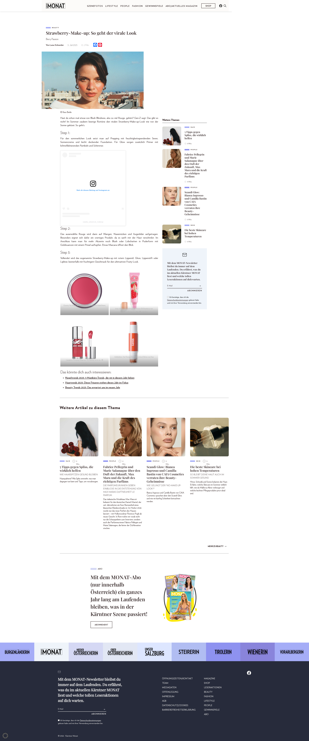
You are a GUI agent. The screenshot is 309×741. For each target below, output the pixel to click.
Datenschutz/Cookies (175, 705)
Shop (208, 6)
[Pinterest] (100, 45)
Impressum (168, 696)
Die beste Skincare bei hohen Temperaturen (195, 233)
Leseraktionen (213, 688)
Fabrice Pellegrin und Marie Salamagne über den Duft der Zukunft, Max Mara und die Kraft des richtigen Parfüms (196, 165)
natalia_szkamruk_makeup (93, 222)
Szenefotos (95, 6)
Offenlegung (170, 692)
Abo (206, 714)
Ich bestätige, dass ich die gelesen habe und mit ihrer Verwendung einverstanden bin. (184, 300)
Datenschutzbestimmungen (177, 300)
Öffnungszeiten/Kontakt (177, 679)
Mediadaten (169, 688)
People (125, 6)
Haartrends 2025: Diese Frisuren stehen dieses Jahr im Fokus (96, 382)
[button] (5, 735)
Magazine (209, 679)
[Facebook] (95, 45)
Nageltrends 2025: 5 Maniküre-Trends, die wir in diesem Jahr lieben (99, 378)
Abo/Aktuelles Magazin (181, 6)
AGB (164, 701)
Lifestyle (111, 6)
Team (165, 683)
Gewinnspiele (154, 6)
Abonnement (101, 625)
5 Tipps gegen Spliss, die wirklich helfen (195, 135)
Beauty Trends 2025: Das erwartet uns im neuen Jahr (92, 387)
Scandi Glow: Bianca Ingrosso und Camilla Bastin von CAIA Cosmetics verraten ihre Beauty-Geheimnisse (196, 203)
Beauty (55, 27)
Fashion (137, 6)
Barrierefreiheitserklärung (179, 710)
